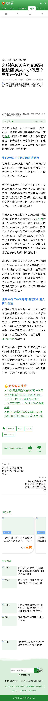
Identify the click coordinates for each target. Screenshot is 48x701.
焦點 (4, 8)
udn (3, 60)
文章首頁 (23, 691)
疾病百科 (39, 686)
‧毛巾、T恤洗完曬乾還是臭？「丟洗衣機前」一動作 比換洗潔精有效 (24, 403)
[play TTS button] (13, 121)
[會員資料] (40, 3)
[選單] (44, 3)
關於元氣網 (9, 686)
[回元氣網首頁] (9, 3)
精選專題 (30, 686)
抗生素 (39, 218)
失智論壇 (22, 8)
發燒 (7, 136)
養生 (12, 8)
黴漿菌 (11, 428)
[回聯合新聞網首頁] (3, 3)
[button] (45, 8)
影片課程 (7, 532)
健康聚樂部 (20, 686)
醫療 (32, 8)
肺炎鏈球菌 (8, 338)
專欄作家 (32, 691)
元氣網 (9, 60)
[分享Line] (18, 13)
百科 (40, 8)
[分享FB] (6, 13)
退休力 (14, 691)
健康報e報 (25, 675)
